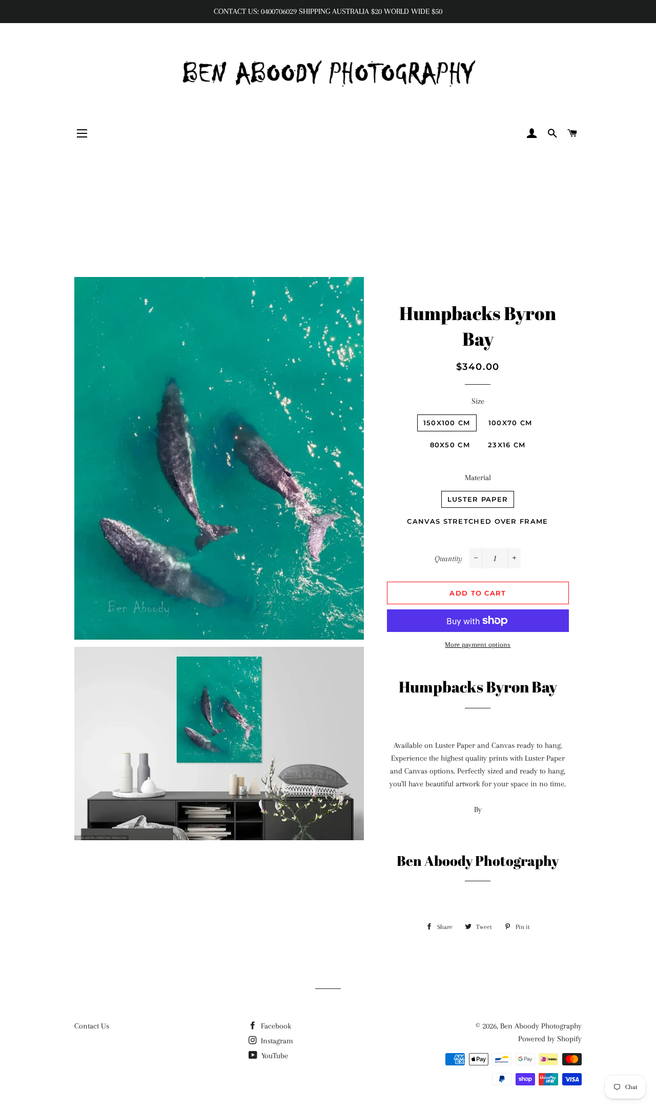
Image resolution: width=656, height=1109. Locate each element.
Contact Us (91, 1026)
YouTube (273, 1055)
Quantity (448, 558)
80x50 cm (450, 445)
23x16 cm (506, 445)
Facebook (275, 1026)
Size (477, 401)
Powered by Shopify (550, 1038)
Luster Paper (477, 499)
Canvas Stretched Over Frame (477, 521)
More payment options (477, 644)
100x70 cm (510, 423)
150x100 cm (446, 423)
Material (478, 477)
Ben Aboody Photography (541, 1026)
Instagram (276, 1040)
